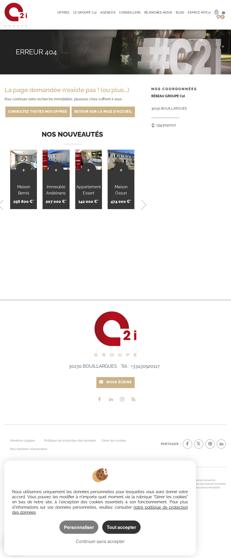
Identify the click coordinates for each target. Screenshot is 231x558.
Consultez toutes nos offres (37, 112)
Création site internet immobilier (208, 483)
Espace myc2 (199, 12)
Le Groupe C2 (85, 12)
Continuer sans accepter (100, 541)
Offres (63, 12)
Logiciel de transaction (203, 480)
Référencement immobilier (205, 487)
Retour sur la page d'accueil (103, 112)
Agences (107, 12)
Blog (180, 12)
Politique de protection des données (70, 440)
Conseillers (130, 12)
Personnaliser (79, 527)
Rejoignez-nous (158, 12)
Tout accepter (121, 527)
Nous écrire (119, 382)
